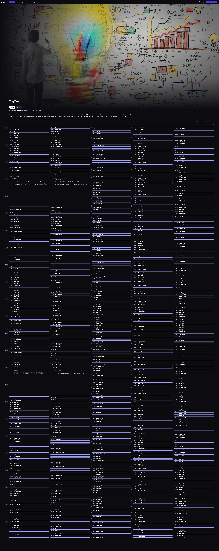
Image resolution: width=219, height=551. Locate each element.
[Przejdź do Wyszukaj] (199, 2)
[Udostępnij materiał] (20, 107)
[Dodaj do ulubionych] (17, 107)
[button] (213, 125)
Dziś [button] (191, 121)
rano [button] (197, 121)
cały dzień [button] (207, 121)
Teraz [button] (194, 121)
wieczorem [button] (201, 121)
